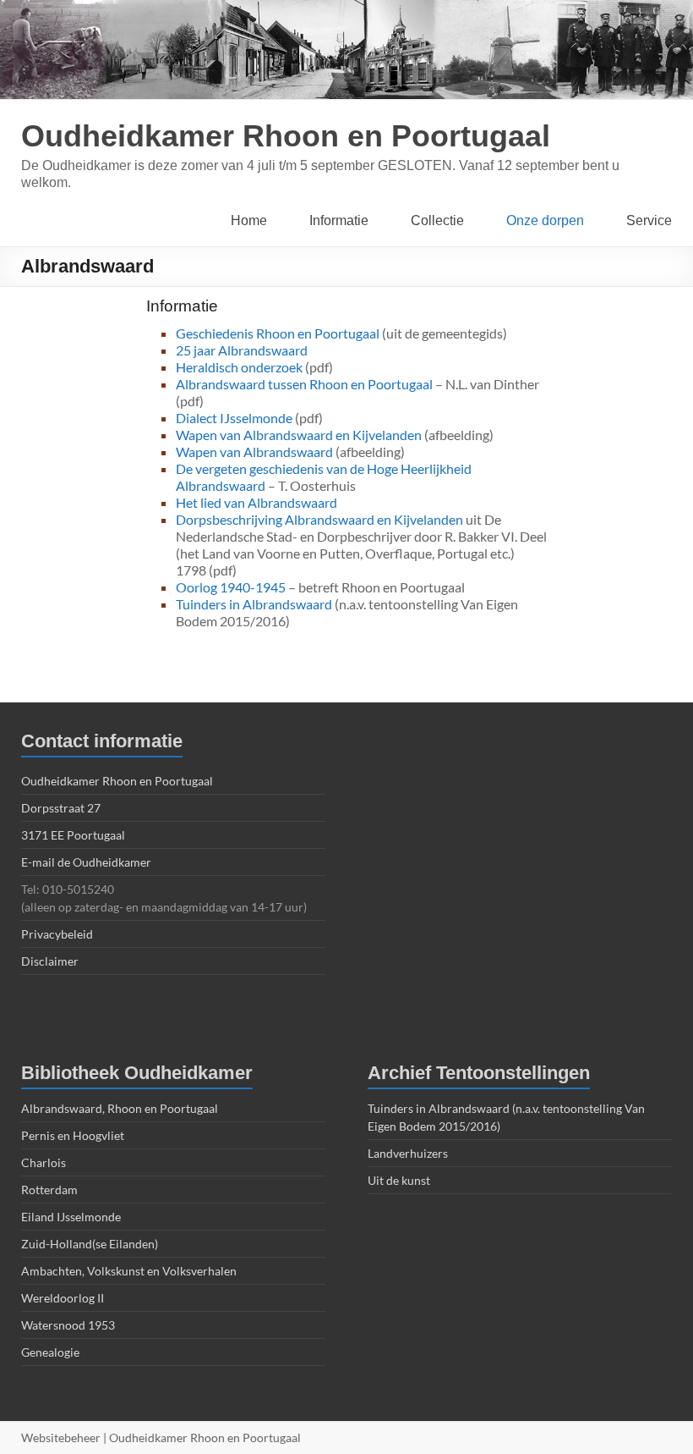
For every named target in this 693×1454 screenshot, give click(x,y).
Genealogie (50, 1352)
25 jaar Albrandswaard (242, 350)
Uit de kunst (399, 1180)
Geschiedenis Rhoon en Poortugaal (277, 333)
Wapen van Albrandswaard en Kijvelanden (299, 435)
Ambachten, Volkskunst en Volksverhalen (129, 1271)
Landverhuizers (408, 1153)
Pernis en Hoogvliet (72, 1135)
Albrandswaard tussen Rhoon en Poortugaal (304, 384)
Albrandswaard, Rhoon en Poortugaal (119, 1108)
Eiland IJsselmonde (71, 1216)
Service (649, 220)
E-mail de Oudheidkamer (86, 862)
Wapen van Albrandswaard (254, 451)
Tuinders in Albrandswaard (254, 604)
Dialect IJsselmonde (234, 418)
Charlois (43, 1162)
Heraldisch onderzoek (239, 367)
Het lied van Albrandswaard (256, 502)
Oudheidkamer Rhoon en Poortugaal (285, 135)
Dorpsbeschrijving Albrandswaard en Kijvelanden (319, 519)
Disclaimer (50, 961)
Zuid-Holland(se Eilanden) (89, 1243)
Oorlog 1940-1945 (231, 587)
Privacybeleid (57, 934)
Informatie (338, 220)
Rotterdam (49, 1189)
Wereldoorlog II (62, 1298)
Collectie (437, 220)
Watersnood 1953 (68, 1325)
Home (249, 220)
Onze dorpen (545, 220)
